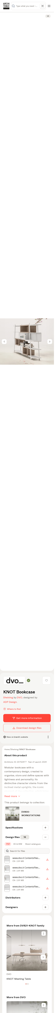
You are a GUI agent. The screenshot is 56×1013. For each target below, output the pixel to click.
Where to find (14, 709)
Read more (10, 796)
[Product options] (43, 933)
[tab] (8, 844)
